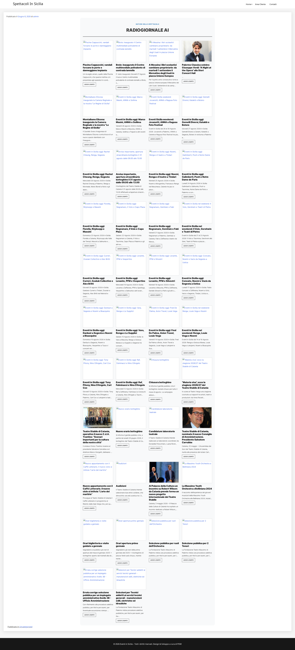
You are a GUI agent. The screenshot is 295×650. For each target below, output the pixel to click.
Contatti (273, 4)
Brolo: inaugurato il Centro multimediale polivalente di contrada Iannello (130, 67)
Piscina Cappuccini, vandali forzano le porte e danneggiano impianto (97, 67)
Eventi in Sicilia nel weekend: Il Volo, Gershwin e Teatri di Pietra (196, 229)
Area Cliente (260, 4)
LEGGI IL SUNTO (89, 84)
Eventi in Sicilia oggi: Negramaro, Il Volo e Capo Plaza (130, 229)
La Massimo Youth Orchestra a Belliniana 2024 (197, 487)
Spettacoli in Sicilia (28, 3)
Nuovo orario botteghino (129, 431)
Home (248, 4)
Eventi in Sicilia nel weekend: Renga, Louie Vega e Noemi (194, 333)
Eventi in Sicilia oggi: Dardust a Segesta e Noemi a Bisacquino (97, 333)
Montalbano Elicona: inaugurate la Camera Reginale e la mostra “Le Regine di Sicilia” (96, 123)
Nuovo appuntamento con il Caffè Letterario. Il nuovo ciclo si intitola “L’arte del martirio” (98, 490)
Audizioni (121, 486)
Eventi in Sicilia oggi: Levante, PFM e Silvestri (162, 279)
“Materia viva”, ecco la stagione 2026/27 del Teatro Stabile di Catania (195, 385)
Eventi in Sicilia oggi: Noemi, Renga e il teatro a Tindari (164, 175)
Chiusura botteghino (160, 382)
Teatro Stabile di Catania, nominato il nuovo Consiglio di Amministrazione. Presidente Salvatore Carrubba (197, 437)
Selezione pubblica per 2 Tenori (195, 544)
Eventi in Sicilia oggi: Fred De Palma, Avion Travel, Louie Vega (162, 333)
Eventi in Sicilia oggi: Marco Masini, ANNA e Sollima (130, 121)
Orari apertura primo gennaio (127, 544)
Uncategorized (25, 626)
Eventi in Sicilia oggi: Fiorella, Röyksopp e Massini (94, 229)
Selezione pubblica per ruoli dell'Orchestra (164, 544)
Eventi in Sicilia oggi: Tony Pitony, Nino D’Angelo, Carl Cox (97, 385)
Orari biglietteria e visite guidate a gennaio (96, 544)
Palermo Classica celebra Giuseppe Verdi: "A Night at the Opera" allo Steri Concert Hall (196, 68)
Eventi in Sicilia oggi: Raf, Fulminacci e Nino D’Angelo (130, 383)
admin (36, 16)
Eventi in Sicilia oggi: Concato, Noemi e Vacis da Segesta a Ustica (196, 281)
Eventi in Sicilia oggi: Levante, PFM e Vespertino (130, 279)
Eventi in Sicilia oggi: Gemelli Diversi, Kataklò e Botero (195, 122)
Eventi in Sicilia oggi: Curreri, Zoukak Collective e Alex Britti (98, 281)
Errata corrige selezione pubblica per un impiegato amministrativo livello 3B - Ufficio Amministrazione (97, 596)
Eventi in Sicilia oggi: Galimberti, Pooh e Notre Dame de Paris (195, 177)
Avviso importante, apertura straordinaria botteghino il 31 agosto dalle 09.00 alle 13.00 (128, 178)
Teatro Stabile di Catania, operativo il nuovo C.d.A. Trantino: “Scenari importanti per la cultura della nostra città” (96, 437)
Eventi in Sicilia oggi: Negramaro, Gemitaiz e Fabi (164, 227)
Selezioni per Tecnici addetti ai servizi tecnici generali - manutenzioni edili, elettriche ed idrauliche (129, 598)
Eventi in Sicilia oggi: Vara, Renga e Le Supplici (130, 331)
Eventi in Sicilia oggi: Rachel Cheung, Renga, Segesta (98, 175)
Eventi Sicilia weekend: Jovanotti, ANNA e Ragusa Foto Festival (163, 122)
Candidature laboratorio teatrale (162, 432)
